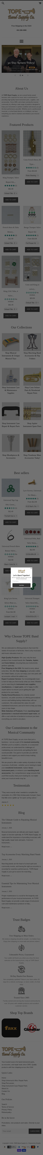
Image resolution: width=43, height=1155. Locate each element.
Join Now (21, 585)
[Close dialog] (31, 568)
